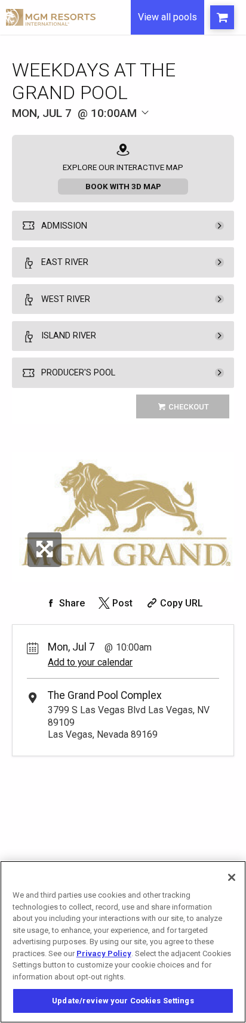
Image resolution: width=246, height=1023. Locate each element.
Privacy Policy (103, 953)
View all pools (167, 17)
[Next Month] (165, 129)
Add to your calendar (90, 662)
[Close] (232, 877)
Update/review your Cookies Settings (123, 1000)
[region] (123, 942)
